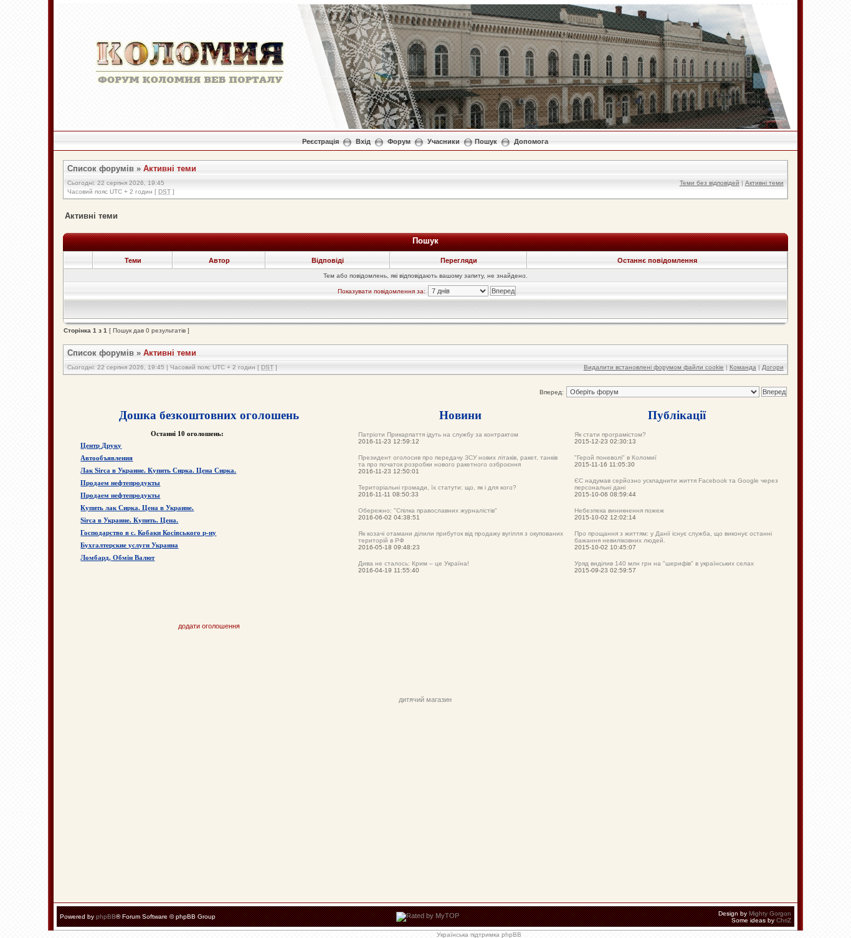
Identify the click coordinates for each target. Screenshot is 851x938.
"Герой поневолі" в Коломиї (615, 457)
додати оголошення (209, 626)
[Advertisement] (425, 668)
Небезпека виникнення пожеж (619, 510)
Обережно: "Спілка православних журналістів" (427, 510)
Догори (773, 367)
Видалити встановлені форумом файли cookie (654, 367)
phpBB (106, 916)
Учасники (443, 141)
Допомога (531, 141)
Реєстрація (320, 141)
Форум (399, 141)
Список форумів (100, 168)
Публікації (677, 414)
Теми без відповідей (709, 182)
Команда (743, 367)
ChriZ (783, 920)
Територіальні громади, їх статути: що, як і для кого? (437, 487)
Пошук (486, 141)
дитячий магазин (425, 699)
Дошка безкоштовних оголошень (209, 414)
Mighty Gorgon (770, 913)
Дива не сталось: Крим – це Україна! (413, 563)
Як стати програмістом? (610, 434)
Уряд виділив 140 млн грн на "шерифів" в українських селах (664, 563)
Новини (460, 414)
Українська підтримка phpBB (479, 934)
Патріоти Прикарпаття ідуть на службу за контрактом (438, 434)
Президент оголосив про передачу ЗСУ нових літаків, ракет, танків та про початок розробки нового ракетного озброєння (458, 461)
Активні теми (169, 168)
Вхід (363, 141)
